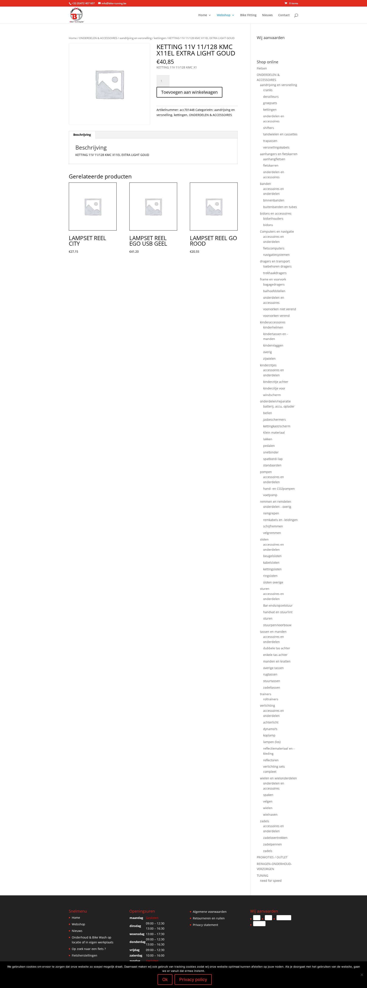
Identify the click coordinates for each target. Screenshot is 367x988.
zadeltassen (271, 687)
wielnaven (270, 814)
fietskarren (270, 165)
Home (202, 15)
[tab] (82, 134)
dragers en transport (275, 261)
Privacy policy (193, 979)
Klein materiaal (274, 432)
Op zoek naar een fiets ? (89, 949)
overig (267, 352)
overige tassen (273, 668)
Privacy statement (205, 925)
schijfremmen (273, 526)
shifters (268, 128)
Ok (165, 979)
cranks (267, 90)
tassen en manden (273, 632)
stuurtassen (271, 681)
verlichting (267, 705)
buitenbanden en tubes (280, 207)
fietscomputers (273, 248)
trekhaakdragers (275, 273)
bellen (267, 413)
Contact (284, 15)
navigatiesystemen (276, 255)
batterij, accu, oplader (279, 406)
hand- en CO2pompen (279, 489)
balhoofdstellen (274, 291)
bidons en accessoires (275, 213)
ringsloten (270, 576)
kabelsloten (271, 563)
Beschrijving (82, 135)
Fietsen (262, 68)
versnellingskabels (276, 147)
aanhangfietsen (274, 159)
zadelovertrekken (275, 838)
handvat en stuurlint (277, 612)
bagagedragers (274, 284)
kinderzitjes (268, 365)
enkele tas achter (275, 655)
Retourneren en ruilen (209, 918)
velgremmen (272, 533)
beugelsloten (272, 556)
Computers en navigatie (277, 231)
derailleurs (271, 97)
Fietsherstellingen (84, 955)
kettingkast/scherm (276, 426)
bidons (268, 225)
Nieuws (267, 15)
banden (265, 184)
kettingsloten (272, 569)
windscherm (272, 395)
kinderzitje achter (275, 382)
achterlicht (270, 722)
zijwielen (269, 359)
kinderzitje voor (274, 388)
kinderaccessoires (272, 322)
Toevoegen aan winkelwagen (189, 92)
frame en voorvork (273, 279)
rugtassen (270, 674)
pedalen (269, 446)
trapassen (270, 141)
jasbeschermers (274, 420)
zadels (264, 821)
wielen (267, 808)
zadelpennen (272, 844)
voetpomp (270, 495)
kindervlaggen (273, 345)
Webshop (223, 15)
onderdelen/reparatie (275, 401)
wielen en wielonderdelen (278, 778)
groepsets (270, 103)
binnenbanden (273, 200)
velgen (267, 801)
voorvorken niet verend (279, 309)
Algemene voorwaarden (210, 912)
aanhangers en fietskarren (279, 154)
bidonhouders (273, 219)
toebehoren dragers (277, 266)
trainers (265, 694)
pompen (266, 472)
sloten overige (273, 582)
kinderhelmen (273, 327)
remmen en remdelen (275, 502)
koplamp (269, 735)
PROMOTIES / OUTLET (272, 857)
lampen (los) (272, 742)
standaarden (272, 465)
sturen (264, 589)
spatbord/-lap (273, 459)
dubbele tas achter (276, 648)
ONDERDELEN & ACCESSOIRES (98, 38)
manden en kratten (277, 661)
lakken (267, 439)
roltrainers (270, 699)
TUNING (262, 875)
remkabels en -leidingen (280, 520)
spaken (268, 795)
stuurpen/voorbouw (277, 625)
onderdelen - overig (277, 507)
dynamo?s (270, 729)
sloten (264, 539)
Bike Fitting (248, 15)
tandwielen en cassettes (280, 134)
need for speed (271, 881)
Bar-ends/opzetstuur (278, 605)
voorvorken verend (276, 316)
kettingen (160, 38)
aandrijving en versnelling (136, 38)
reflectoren (271, 760)
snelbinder (271, 452)
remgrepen (271, 513)
